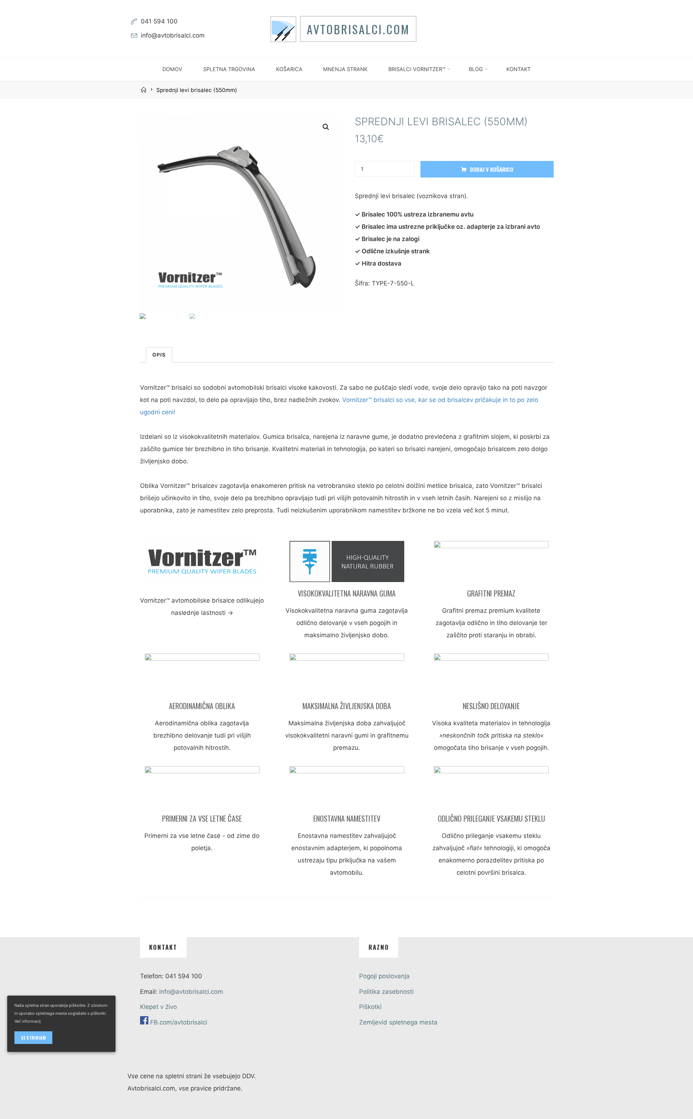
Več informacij (27, 1021)
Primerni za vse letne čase (202, 818)
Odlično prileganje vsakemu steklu (491, 818)
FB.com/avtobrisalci (178, 1022)
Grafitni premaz (491, 593)
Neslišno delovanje (491, 705)
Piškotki (370, 1006)
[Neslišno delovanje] (491, 676)
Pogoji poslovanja (384, 976)
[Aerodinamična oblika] (201, 676)
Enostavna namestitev (346, 818)
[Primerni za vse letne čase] (201, 789)
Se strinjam (33, 1038)
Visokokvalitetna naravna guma (347, 593)
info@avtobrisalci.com (173, 35)
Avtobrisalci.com (358, 29)
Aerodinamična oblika (202, 705)
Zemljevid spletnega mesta (398, 1022)
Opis (159, 355)
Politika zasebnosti (386, 991)
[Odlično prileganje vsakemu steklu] (491, 789)
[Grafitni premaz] (491, 564)
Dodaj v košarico (491, 169)
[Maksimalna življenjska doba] (346, 676)
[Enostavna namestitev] (346, 789)
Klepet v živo (158, 1006)
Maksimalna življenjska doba (346, 705)
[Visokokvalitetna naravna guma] (346, 564)
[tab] (159, 355)
